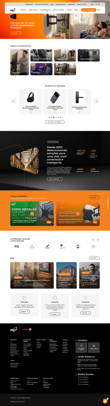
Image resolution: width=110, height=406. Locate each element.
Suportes (23, 10)
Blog (52, 4)
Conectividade (53, 348)
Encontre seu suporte (41, 4)
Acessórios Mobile (58, 10)
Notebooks (13, 346)
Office (76, 10)
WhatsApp (46, 387)
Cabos (25, 349)
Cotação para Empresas (46, 385)
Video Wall (13, 349)
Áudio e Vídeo (33, 10)
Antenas (38, 344)
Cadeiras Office (14, 363)
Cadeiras (64, 352)
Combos (64, 347)
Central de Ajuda (61, 4)
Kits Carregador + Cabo (27, 351)
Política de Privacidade (13, 386)
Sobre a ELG (29, 4)
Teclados (65, 349)
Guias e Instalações (32, 382)
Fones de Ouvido (39, 346)
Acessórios (65, 350)
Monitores (13, 344)
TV (11, 342)
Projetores (13, 347)
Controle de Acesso (52, 351)
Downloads (71, 4)
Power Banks (27, 344)
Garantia (45, 382)
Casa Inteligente (45, 10)
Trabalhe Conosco (15, 384)
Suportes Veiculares (26, 354)
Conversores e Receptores (14, 351)
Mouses (64, 342)
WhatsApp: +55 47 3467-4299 (17, 401)
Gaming (69, 10)
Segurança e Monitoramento (54, 344)
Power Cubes (14, 365)
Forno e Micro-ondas (14, 354)
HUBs (25, 347)
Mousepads (13, 366)
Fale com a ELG (81, 4)
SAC (44, 381)
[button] (49, 117)
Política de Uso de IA (16, 389)
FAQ (28, 381)
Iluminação (52, 347)
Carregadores (27, 345)
